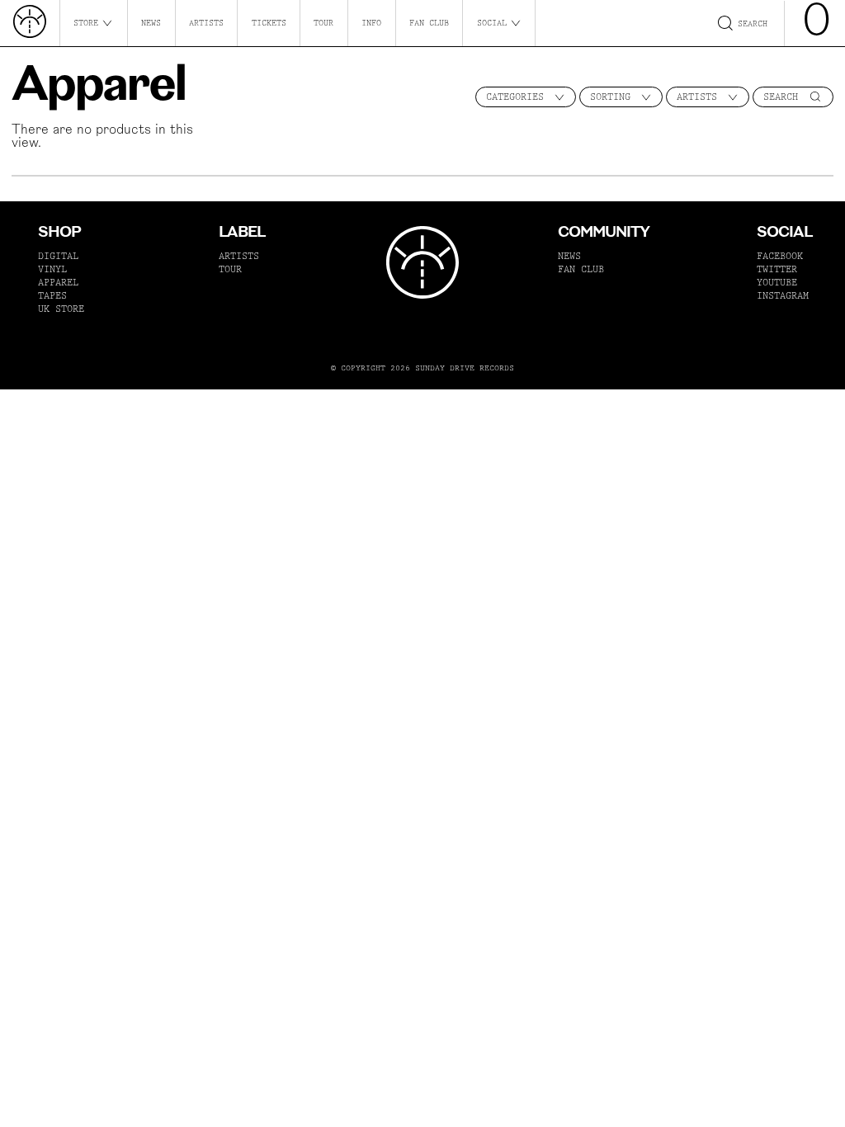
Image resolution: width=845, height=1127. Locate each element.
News (151, 23)
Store (85, 23)
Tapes (52, 295)
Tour (323, 23)
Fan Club (429, 23)
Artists (206, 23)
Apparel (58, 282)
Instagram (783, 295)
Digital (58, 256)
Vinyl (52, 269)
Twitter (777, 269)
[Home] (29, 23)
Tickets (269, 23)
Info (371, 23)
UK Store (61, 309)
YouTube (777, 282)
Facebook (780, 256)
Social (492, 23)
